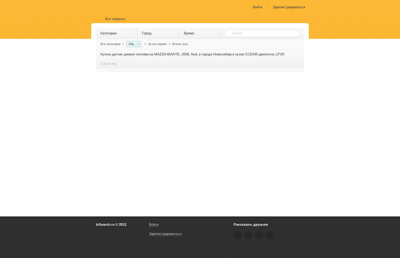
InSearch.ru (109, 6)
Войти (257, 7)
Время (189, 33)
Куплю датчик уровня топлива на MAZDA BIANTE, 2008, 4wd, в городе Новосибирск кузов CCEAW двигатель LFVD (192, 54)
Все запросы (115, 19)
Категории (108, 33)
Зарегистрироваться (289, 7)
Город (146, 33)
